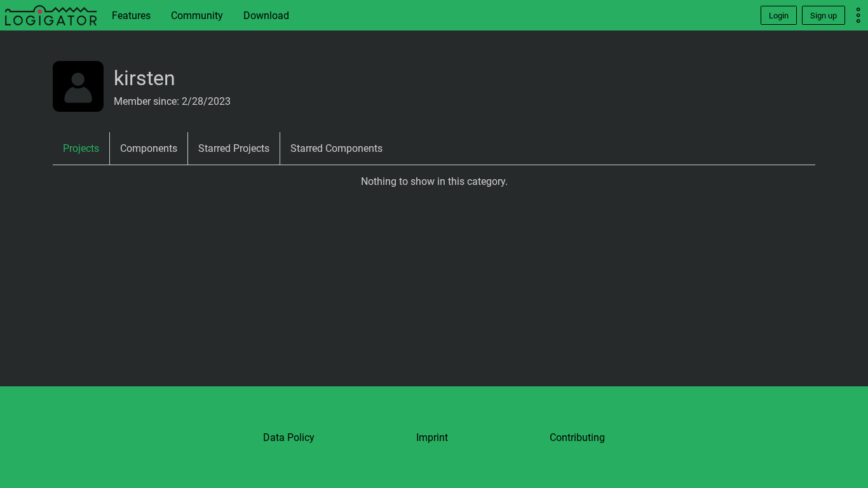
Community (197, 16)
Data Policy (289, 437)
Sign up (823, 15)
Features (131, 16)
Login (779, 15)
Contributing (577, 437)
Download (266, 16)
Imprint (432, 437)
